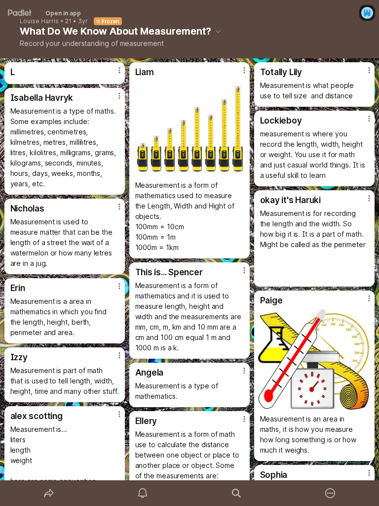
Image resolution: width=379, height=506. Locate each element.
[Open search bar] (236, 493)
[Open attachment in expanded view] (189, 128)
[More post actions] (113, 74)
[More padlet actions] (330, 493)
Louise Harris (39, 21)
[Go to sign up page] (367, 13)
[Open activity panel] (142, 493)
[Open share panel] (49, 493)
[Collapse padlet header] (218, 31)
